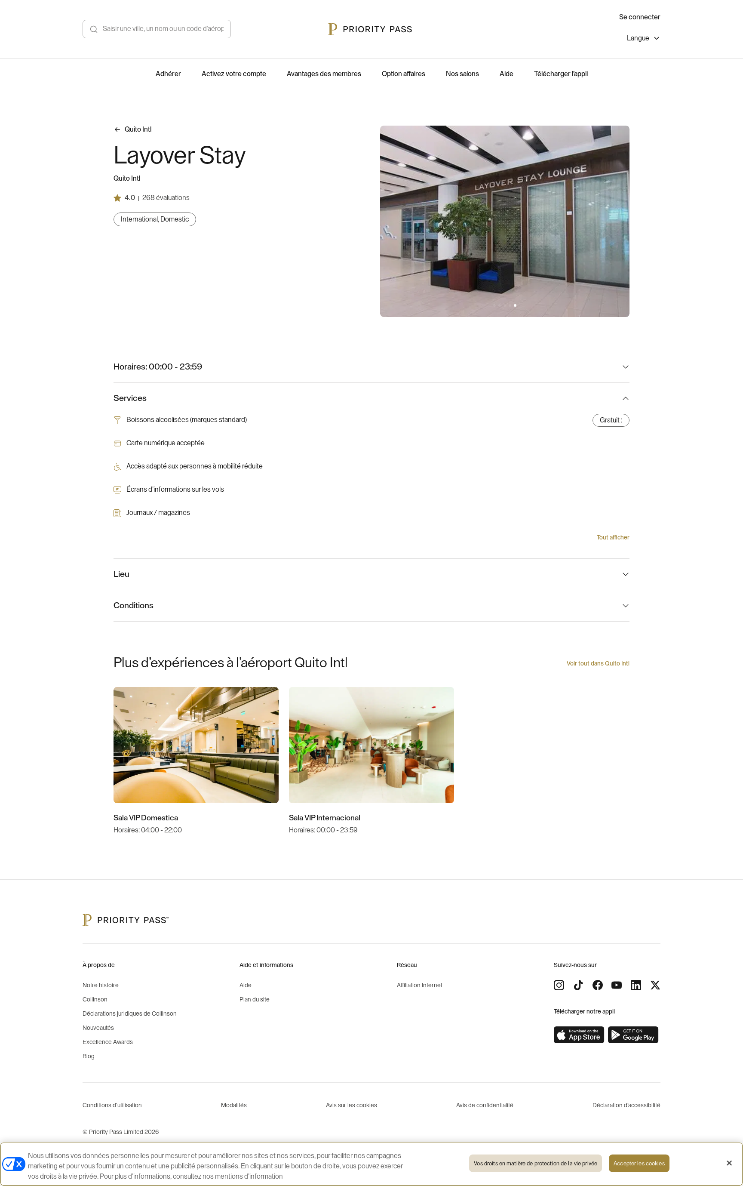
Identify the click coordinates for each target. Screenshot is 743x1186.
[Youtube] (616, 985)
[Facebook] (598, 985)
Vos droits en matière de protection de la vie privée (535, 1163)
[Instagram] (559, 985)
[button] (494, 305)
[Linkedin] (636, 985)
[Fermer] (729, 1163)
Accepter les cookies (639, 1163)
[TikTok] (578, 985)
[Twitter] (655, 985)
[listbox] (643, 39)
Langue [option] (638, 38)
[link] (579, 1035)
